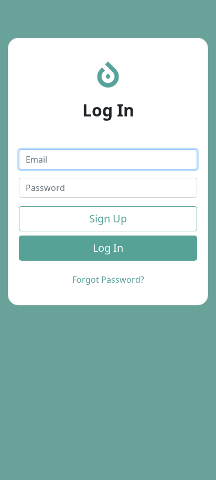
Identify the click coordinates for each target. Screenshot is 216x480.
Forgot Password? (108, 279)
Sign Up (108, 218)
